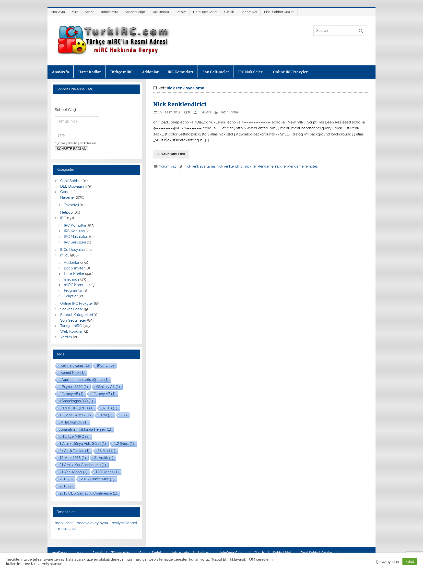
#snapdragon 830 (76, 401)
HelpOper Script (205, 12)
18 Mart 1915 (72, 458)
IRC (63, 218)
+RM (105, 415)
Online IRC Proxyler (290, 72)
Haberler (67, 197)
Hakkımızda (160, 12)
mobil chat (64, 523)
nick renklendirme (259, 166)
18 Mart (106, 451)
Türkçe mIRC (121, 72)
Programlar (73, 290)
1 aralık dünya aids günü (82, 443)
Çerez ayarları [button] (387, 561)
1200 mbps (107, 472)
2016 (66, 486)
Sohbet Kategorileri (76, 315)
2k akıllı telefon (74, 451)
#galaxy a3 (108, 387)
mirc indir (71, 279)
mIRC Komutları (77, 285)
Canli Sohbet (71, 181)
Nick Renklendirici (179, 104)
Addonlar (150, 72)
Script (89, 12)
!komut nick (72, 372)
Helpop (66, 212)
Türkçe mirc (109, 12)
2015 (66, 479)
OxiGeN (205, 112)
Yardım (66, 337)
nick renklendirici (230, 166)
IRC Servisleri (75, 242)
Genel (65, 192)
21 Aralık (103, 458)
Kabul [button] (409, 561)
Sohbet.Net (249, 12)
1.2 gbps (124, 443)
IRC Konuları (74, 231)
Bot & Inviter (74, 268)
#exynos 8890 (73, 387)
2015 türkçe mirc (97, 479)
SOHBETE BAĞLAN (71, 149)
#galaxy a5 (71, 394)
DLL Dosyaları (72, 186)
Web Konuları (71, 331)
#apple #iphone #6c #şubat (84, 379)
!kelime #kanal (74, 365)
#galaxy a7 (104, 394)
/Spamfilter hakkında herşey (85, 429)
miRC (64, 255)
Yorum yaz (167, 166)
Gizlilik (229, 12)
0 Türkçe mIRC (74, 436)
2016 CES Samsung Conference (88, 493)
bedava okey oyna (92, 523)
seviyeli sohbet (124, 523)
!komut (105, 365)
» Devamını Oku (171, 154)
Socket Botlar (71, 309)
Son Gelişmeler (215, 72)
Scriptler (71, 296)
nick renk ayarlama (200, 166)
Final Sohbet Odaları (279, 12)
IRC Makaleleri (251, 72)
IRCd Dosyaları (72, 249)
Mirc (75, 12)
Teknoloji (71, 205)
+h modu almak (75, 415)
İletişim (181, 12)
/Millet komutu (73, 422)
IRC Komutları (180, 72)
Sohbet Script (135, 12)
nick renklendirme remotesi (296, 166)
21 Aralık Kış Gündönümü (82, 465)
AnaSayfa (58, 12)
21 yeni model (73, 472)
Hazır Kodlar (89, 72)
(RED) (109, 408)
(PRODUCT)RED (76, 408)
